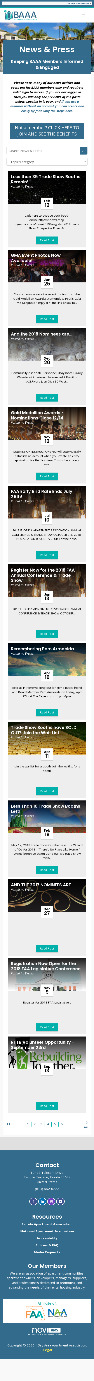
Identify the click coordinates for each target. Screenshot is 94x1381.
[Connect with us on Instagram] (51, 1201)
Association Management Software (47, 1334)
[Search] (83, 151)
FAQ (55, 1245)
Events (29, 186)
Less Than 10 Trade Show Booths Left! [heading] (45, 809)
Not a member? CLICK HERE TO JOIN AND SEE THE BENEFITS (47, 130)
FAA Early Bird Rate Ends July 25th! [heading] (41, 494)
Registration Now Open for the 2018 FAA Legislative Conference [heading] (45, 966)
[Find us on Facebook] (33, 1201)
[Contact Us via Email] (60, 1201)
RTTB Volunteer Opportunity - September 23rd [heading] (42, 1045)
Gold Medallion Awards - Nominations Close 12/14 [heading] (37, 415)
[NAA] (58, 1313)
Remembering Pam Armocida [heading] (42, 648)
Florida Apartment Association (47, 1224)
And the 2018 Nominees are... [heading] (41, 334)
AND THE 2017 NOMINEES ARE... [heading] (42, 884)
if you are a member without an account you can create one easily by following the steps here (47, 106)
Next (85, 1126)
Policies (41, 1245)
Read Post (47, 240)
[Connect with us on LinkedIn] (42, 1201)
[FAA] (36, 1313)
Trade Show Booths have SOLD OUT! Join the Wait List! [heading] (44, 730)
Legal (47, 1350)
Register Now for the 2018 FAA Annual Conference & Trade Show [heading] (43, 575)
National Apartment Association (47, 1231)
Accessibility (47, 1238)
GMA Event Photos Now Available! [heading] (36, 258)
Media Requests (47, 1252)
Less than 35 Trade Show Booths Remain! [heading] (45, 179)
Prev (8, 1124)
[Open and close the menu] (63, 15)
